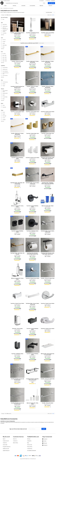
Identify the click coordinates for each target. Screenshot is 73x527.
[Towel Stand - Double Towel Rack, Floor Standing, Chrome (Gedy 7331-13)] (17, 78)
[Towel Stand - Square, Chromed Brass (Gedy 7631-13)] (48, 25)
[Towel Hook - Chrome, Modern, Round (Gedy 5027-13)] (32, 103)
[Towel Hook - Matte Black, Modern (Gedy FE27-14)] (32, 223)
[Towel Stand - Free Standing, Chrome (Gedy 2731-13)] (32, 25)
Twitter (45, 441)
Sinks (5, 5)
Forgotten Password (6, 446)
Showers (23, 5)
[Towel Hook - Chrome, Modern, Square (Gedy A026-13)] (17, 103)
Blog (28, 442)
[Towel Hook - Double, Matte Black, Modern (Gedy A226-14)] (32, 345)
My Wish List (48, 0)
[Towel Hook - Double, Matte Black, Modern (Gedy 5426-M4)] (32, 320)
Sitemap (28, 438)
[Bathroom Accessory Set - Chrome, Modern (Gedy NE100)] (17, 198)
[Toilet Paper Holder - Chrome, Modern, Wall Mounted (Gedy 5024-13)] (32, 175)
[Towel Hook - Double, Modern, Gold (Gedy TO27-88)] (48, 125)
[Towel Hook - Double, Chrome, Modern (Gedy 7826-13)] (32, 270)
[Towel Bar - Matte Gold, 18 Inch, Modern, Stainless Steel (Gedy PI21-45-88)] (32, 53)
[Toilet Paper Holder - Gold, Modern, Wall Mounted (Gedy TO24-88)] (17, 245)
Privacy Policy (29, 446)
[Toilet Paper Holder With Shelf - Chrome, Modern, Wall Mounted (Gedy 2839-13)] (32, 245)
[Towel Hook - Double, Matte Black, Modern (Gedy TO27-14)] (17, 223)
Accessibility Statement (31, 450)
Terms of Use (29, 444)
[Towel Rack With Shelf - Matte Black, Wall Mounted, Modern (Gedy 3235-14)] (32, 371)
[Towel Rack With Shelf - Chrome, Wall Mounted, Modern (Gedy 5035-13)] (17, 371)
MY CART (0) (51, 3)
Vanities (14, 5)
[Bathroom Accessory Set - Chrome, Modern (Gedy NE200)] (17, 270)
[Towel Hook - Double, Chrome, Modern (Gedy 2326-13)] (48, 295)
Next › (53, 413)
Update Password (6, 450)
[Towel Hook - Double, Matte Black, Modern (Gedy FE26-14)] (17, 149)
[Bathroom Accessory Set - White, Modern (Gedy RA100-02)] (32, 395)
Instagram (45, 445)
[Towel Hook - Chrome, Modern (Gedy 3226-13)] (17, 320)
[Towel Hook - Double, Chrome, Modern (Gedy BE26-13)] (48, 320)
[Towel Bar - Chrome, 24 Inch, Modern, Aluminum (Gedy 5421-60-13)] (32, 78)
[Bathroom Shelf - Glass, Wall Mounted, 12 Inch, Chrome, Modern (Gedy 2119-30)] (48, 345)
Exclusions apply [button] (41, 43)
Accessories (32, 5)
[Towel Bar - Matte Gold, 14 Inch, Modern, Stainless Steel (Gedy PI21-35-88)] (48, 53)
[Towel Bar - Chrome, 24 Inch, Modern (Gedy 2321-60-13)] (17, 53)
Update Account (6, 448)
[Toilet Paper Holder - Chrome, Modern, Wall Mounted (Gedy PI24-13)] (32, 295)
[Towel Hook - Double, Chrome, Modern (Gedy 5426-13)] (17, 295)
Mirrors (41, 5)
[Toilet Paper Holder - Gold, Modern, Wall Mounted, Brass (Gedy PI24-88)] (17, 175)
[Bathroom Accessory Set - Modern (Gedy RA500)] (48, 198)
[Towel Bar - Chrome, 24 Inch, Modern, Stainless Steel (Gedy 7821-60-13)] (48, 78)
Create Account (7, 0)
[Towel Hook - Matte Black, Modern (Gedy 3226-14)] (17, 345)
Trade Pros (5, 442)
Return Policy (15, 442)
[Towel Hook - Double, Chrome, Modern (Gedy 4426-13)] (48, 103)
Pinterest (45, 443)
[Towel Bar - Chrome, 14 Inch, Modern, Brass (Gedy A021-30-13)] (48, 270)
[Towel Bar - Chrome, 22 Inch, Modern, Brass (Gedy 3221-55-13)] (48, 371)
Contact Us (15, 440)
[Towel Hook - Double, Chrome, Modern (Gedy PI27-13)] (32, 149)
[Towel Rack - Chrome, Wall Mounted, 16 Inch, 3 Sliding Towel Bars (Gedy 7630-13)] (17, 25)
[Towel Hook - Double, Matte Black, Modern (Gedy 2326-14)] (32, 198)
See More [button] (2, 34)
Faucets (50, 5)
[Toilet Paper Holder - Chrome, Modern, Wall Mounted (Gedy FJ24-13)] (48, 223)
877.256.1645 (53, 0)
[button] (49, 12)
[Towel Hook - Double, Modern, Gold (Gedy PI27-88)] (32, 125)
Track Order (5, 444)
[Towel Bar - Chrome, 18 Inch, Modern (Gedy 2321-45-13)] (48, 395)
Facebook (45, 439)
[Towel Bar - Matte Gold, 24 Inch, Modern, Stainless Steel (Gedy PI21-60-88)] (17, 125)
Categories (29, 440)
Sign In (2, 0)
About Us (14, 438)
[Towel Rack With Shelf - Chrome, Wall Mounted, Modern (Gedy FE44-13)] (17, 395)
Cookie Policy (29, 448)
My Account (41, 0)
